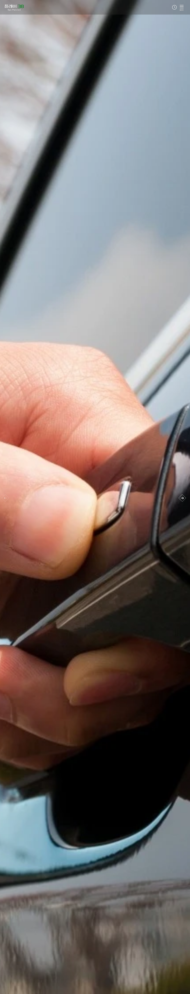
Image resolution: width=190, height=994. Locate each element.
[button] (182, 498)
